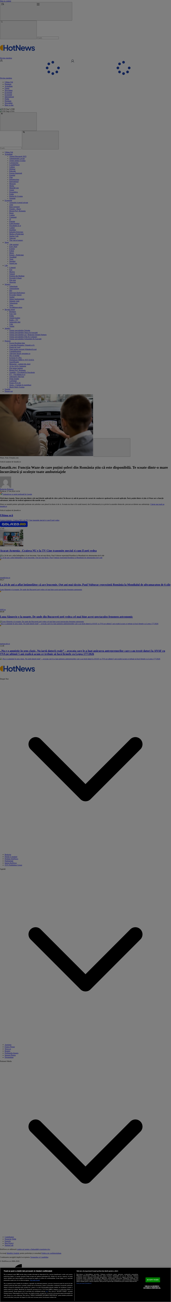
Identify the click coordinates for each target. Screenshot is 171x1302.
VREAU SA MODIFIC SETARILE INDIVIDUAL (152, 1287)
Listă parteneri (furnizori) (83, 1283)
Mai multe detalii (35, 1280)
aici (47, 1291)
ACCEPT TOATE (153, 1280)
